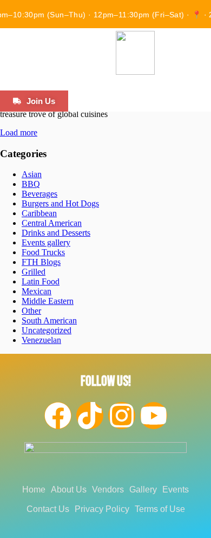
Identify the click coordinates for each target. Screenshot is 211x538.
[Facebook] (57, 415)
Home (33, 489)
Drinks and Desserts (56, 232)
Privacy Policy (102, 509)
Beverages (39, 193)
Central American (52, 223)
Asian (32, 174)
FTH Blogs (41, 262)
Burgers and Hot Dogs (60, 203)
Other (31, 310)
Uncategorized (46, 330)
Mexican (36, 291)
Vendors (108, 489)
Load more (18, 132)
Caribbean (39, 213)
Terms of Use (160, 509)
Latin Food (41, 281)
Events (175, 489)
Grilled (33, 271)
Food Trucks (43, 252)
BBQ (31, 184)
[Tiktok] (89, 415)
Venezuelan (41, 340)
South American (49, 320)
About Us (69, 489)
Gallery (143, 489)
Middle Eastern (48, 301)
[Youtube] (153, 415)
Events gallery (46, 242)
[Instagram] (121, 415)
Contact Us (48, 509)
